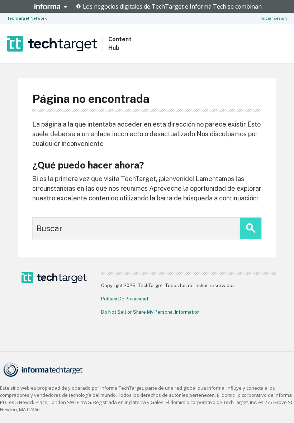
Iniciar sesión (274, 18)
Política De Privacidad (124, 298)
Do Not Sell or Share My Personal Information (150, 312)
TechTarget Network (27, 18)
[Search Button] (250, 228)
